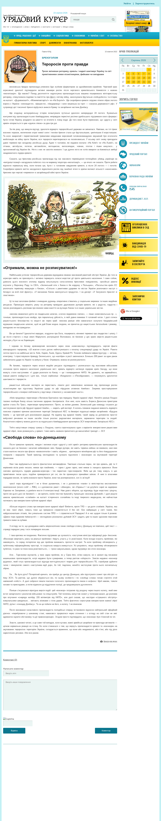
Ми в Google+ (132, 311)
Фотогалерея (86, 43)
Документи (55, 43)
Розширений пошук (78, 13)
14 (144, 78)
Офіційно (45, 35)
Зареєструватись (145, 3)
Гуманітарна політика (25, 43)
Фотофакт (57, 27)
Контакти (46, 27)
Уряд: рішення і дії (26, 35)
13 (139, 78)
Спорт (43, 43)
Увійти (127, 3)
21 (144, 82)
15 (149, 78)
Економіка (79, 35)
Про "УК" (6, 27)
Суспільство (116, 35)
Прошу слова (68, 27)
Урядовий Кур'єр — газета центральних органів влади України (35, 15)
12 (133, 78)
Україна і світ (97, 35)
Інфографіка (70, 43)
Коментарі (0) (10, 659)
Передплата (35, 27)
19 (133, 82)
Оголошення (17, 27)
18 (128, 82)
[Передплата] (138, 130)
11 (128, 78)
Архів (26, 27)
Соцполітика (62, 35)
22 (149, 82)
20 (139, 82)
